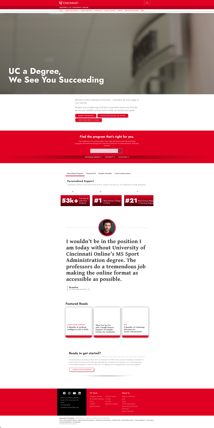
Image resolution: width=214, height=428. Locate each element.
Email (92, 401)
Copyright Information (65, 422)
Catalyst (92, 404)
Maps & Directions (128, 396)
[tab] (75, 174)
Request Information (86, 116)
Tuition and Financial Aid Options (112, 116)
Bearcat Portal (95, 406)
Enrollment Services (97, 399)
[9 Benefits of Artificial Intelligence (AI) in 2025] (79, 314)
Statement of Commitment (103, 420)
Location (122, 157)
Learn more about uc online (88, 120)
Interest (109, 157)
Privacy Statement (140, 420)
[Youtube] (74, 393)
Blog (125, 324)
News (124, 401)
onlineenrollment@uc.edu (70, 407)
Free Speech (149, 420)
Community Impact (128, 404)
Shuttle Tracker (110, 396)
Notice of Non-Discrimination (86, 420)
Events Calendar (127, 411)
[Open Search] (147, 3)
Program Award (92, 157)
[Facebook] (64, 393)
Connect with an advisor (81, 369)
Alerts (61, 420)
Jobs (123, 399)
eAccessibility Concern (127, 420)
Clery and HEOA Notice (70, 420)
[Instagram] (69, 393)
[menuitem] (61, 10)
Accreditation (76, 422)
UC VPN (108, 401)
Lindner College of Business (76, 324)
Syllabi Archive (116, 420)
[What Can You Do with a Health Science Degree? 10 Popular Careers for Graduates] (107, 314)
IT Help (107, 399)
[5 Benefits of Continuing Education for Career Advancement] (135, 314)
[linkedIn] (79, 393)
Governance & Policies (130, 406)
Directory (125, 409)
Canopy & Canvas (96, 396)
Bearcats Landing (111, 404)
